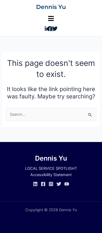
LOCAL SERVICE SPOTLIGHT (51, 168)
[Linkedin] (35, 184)
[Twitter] (58, 184)
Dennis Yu (51, 6)
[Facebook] (43, 184)
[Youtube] (66, 184)
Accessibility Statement (51, 174)
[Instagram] (51, 184)
